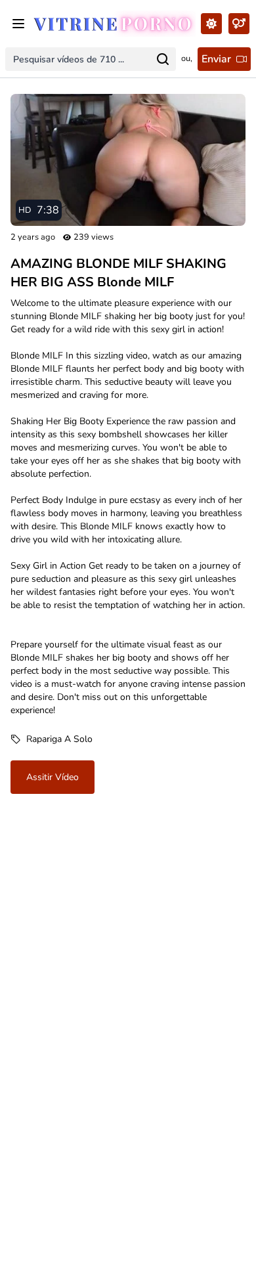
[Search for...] (163, 59)
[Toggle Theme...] (211, 23)
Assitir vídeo (52, 777)
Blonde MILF (37, 355)
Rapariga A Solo (59, 739)
